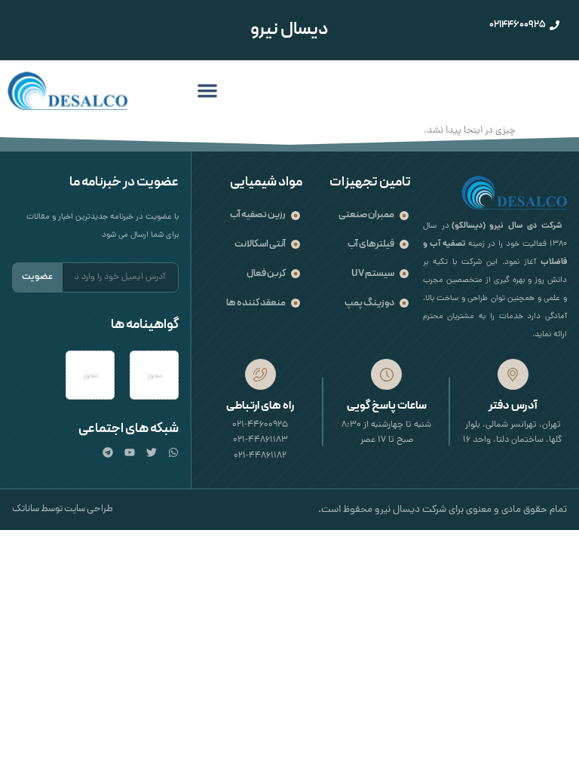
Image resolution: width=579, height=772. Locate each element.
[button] (207, 90)
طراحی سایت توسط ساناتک (62, 508)
